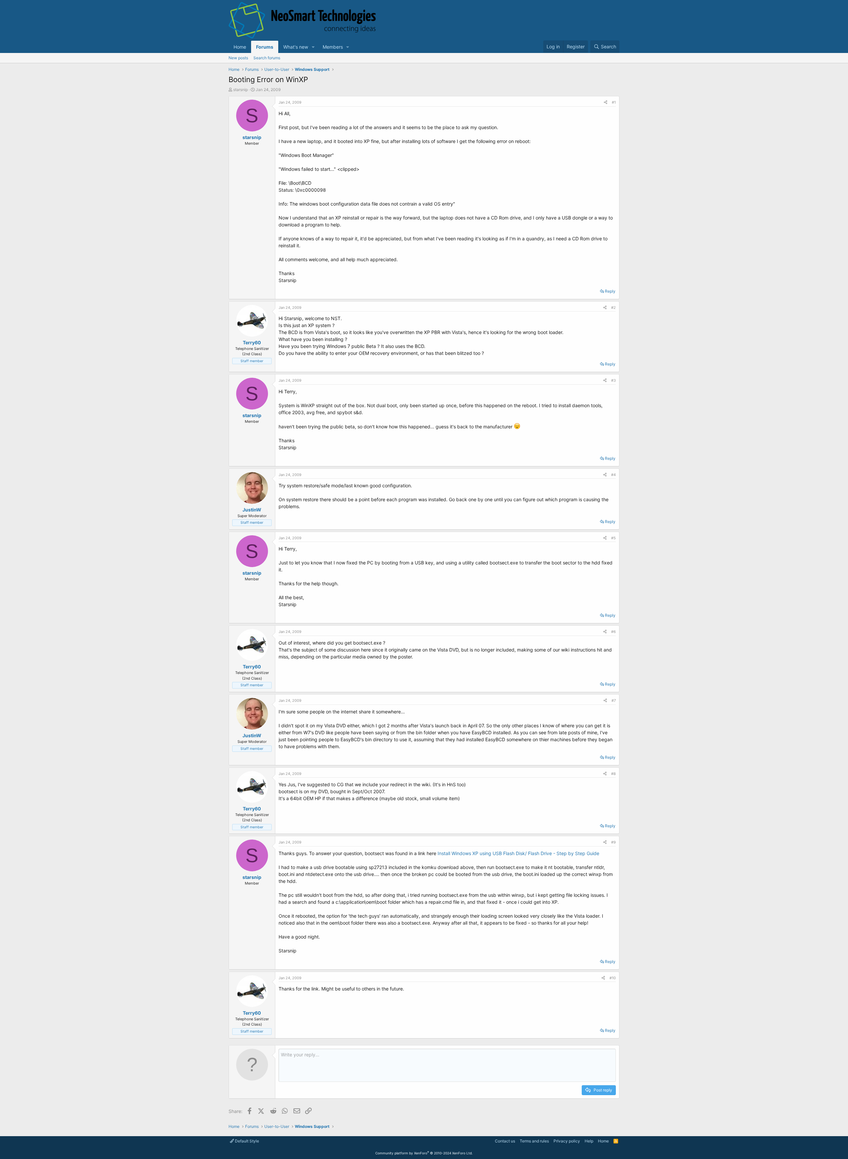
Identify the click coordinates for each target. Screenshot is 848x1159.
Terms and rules (534, 1140)
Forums (264, 47)
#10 (613, 978)
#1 (614, 102)
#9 (613, 842)
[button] (313, 47)
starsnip (240, 89)
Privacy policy (567, 1140)
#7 (613, 700)
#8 (613, 773)
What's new (295, 47)
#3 (613, 380)
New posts (238, 57)
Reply (610, 291)
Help (589, 1140)
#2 (613, 307)
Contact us (505, 1140)
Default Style (246, 1140)
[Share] (606, 102)
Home (240, 47)
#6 (613, 631)
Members (333, 47)
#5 (613, 538)
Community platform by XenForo (424, 1153)
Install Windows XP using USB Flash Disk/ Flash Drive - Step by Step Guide (518, 853)
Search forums (266, 57)
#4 (613, 474)
